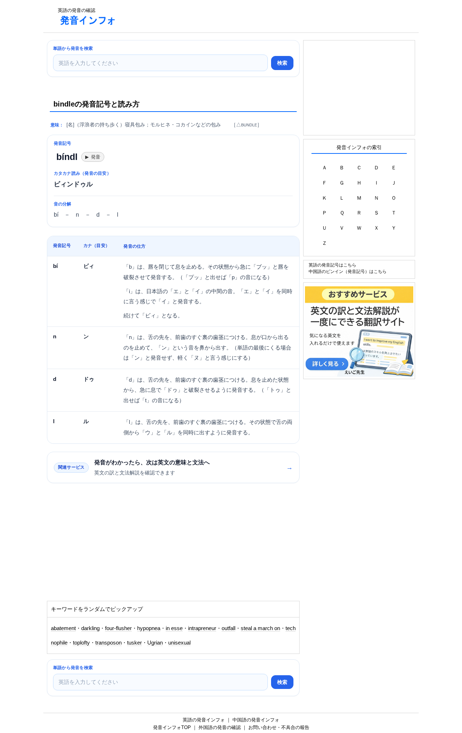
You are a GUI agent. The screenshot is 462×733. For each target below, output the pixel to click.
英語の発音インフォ (204, 720)
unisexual (179, 643)
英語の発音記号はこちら (332, 265)
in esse (174, 628)
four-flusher (118, 628)
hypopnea (148, 628)
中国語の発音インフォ (255, 720)
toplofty (81, 643)
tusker (134, 643)
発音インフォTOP (172, 727)
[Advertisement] (254, 16)
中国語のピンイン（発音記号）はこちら (348, 271)
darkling (90, 628)
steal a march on (260, 628)
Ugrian (155, 643)
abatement (63, 628)
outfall (228, 628)
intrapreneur (202, 628)
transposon (108, 643)
